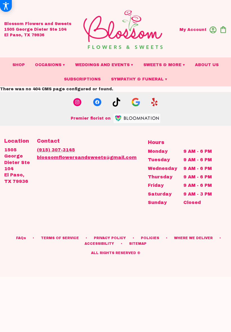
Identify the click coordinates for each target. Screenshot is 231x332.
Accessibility (99, 244)
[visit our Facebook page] (97, 102)
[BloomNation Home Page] (137, 118)
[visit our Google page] (136, 102)
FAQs (21, 238)
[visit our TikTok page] (116, 102)
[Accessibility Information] (6, 6)
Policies (150, 238)
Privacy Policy (110, 238)
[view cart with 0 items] (223, 29)
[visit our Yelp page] (154, 102)
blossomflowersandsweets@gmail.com (87, 157)
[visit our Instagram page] (77, 102)
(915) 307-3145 (56, 149)
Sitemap (137, 244)
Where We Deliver (193, 238)
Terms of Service (60, 238)
